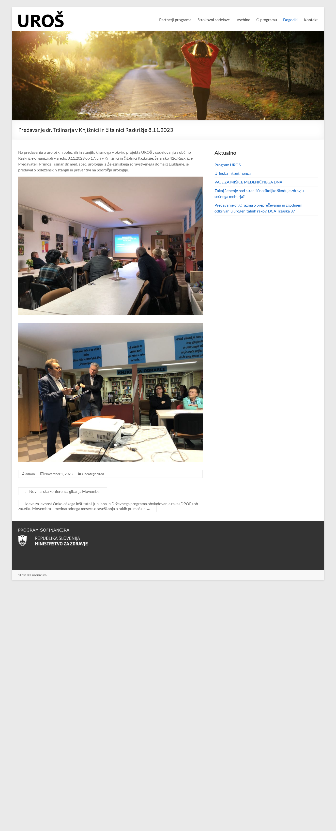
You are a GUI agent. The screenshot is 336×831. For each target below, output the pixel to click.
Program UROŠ (227, 164)
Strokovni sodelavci (214, 19)
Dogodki (290, 19)
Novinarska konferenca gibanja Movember (63, 491)
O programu (266, 19)
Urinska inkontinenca (232, 173)
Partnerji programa (175, 19)
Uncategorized (93, 474)
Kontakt (311, 19)
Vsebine (243, 19)
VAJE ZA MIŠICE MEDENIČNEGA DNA (248, 182)
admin (30, 474)
